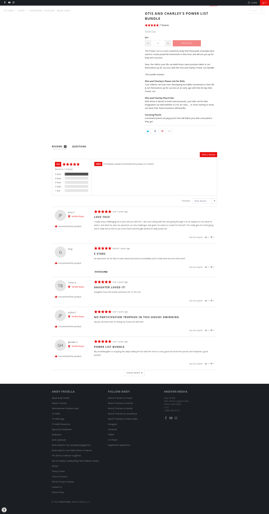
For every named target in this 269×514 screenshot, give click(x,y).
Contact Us (57, 487)
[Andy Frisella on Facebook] (5, 3)
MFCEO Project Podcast (63, 481)
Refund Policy (58, 492)
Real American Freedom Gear (65, 408)
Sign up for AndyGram (62, 429)
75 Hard (9, 10)
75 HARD (56, 413)
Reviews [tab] (59, 146)
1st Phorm (112, 440)
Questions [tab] (79, 146)
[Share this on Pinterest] (162, 131)
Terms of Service (59, 476)
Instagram (112, 424)
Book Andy (64, 10)
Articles (55, 466)
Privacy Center (58, 471)
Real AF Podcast (59, 403)
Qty (147, 37)
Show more (133, 372)
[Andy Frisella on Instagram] (13, 3)
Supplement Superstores (119, 445)
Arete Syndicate (59, 440)
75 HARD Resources (61, 424)
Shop (21, 10)
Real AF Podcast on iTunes (120, 398)
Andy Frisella (136, 9)
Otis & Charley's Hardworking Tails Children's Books (75, 461)
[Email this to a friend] (170, 131)
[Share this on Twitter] (148, 131)
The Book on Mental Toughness (66, 455)
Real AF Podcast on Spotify (120, 408)
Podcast (49, 10)
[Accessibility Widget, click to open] (4, 510)
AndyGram (36, 10)
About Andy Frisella (60, 398)
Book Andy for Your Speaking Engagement (71, 445)
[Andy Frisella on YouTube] (9, 3)
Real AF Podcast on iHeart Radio (122, 419)
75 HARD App (58, 419)
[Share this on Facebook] (155, 131)
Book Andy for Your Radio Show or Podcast (72, 450)
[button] (157, 25)
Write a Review (208, 154)
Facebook (112, 429)
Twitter (111, 434)
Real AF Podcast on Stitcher (120, 403)
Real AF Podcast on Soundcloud (122, 413)
